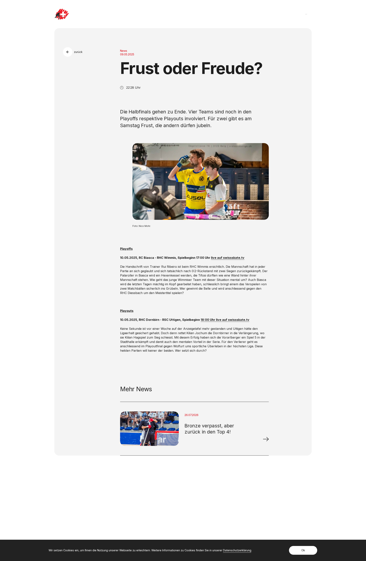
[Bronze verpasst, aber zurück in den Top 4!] (266, 439)
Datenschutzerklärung (237, 550)
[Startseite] (61, 14)
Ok (303, 550)
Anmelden (257, 502)
